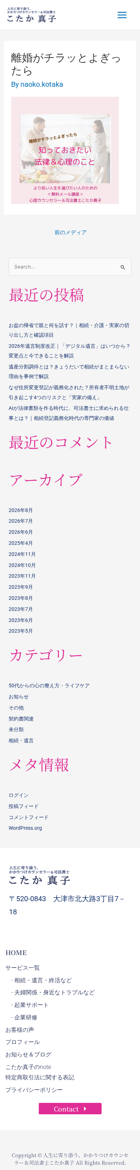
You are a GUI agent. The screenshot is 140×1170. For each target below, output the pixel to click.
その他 (16, 707)
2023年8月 (21, 598)
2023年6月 (21, 620)
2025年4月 (21, 543)
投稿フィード (24, 806)
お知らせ (19, 696)
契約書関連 (21, 719)
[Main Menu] (122, 15)
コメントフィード (29, 817)
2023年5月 (21, 631)
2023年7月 (21, 609)
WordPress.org (25, 828)
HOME (16, 952)
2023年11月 (22, 576)
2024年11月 (22, 554)
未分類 (16, 729)
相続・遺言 (21, 740)
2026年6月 (21, 532)
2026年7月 (21, 521)
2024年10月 (22, 565)
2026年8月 (21, 510)
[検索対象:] (70, 267)
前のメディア (71, 232)
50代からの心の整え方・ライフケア (49, 685)
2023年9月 (21, 587)
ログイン (19, 795)
